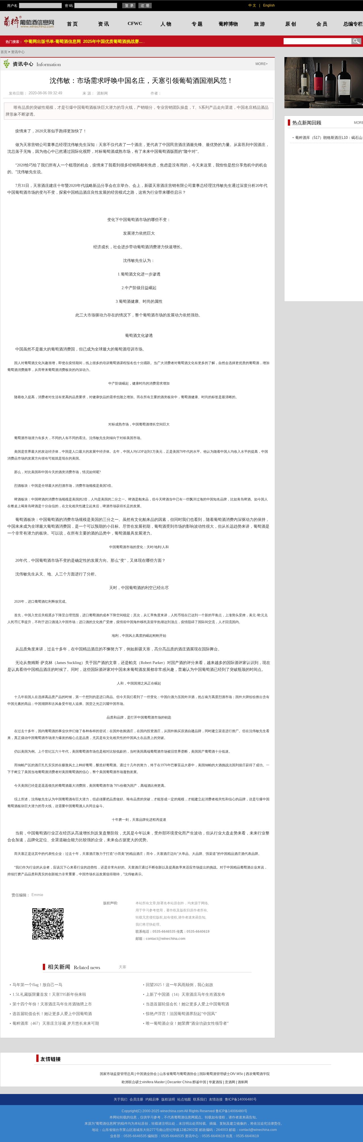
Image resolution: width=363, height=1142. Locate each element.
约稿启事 (152, 1099)
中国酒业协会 (146, 1074)
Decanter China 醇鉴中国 (186, 1082)
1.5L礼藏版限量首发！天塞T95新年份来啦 (49, 994)
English (269, 5)
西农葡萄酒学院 (258, 1074)
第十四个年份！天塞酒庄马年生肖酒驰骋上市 (52, 1004)
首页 (4, 52)
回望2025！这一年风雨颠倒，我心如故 (179, 985)
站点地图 (184, 1099)
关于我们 (120, 1099)
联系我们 (200, 1099)
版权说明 (168, 1099)
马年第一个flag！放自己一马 (37, 985)
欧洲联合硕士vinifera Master (143, 1082)
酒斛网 (243, 1082)
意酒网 (230, 1082)
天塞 (122, 967)
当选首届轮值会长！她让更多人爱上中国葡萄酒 (187, 1004)
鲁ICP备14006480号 (241, 1099)
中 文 (252, 5)
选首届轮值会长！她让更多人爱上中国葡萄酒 (52, 1014)
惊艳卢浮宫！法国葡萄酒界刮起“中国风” (181, 1014)
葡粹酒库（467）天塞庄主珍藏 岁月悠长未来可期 (55, 1023)
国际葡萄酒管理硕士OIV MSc (221, 1074)
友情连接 (216, 1099)
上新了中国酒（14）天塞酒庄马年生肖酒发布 (185, 994)
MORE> (262, 64)
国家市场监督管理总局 (117, 1074)
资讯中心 (18, 52)
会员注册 (136, 1099)
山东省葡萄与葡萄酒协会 (178, 1074)
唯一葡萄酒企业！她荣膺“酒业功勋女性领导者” (187, 1023)
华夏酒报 (215, 1082)
